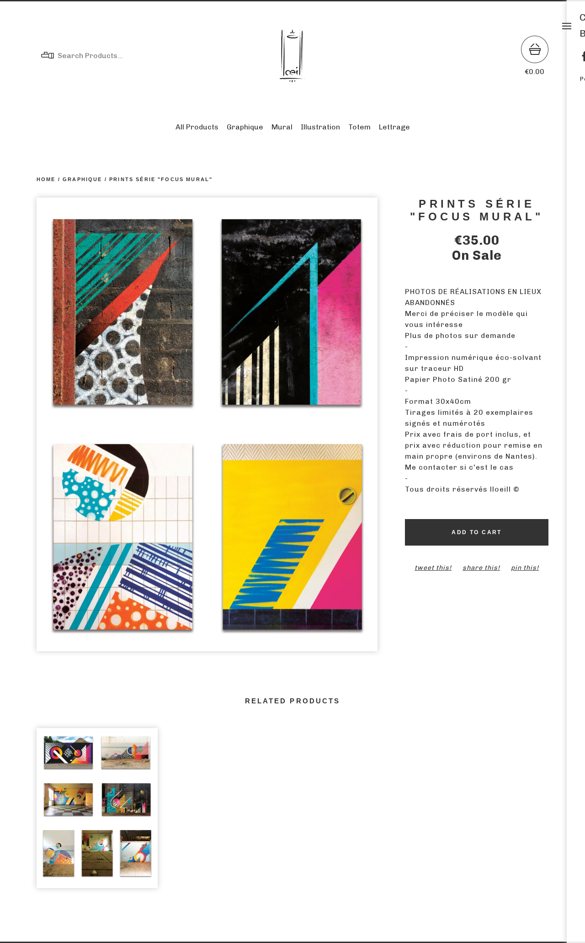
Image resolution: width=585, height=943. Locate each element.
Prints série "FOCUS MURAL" (161, 179)
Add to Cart (476, 532)
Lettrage (394, 127)
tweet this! (433, 568)
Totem (359, 127)
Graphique (245, 127)
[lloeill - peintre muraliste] (292, 56)
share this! (481, 568)
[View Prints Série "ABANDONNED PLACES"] (97, 813)
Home (46, 179)
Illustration (320, 127)
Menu (566, 26)
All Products (197, 127)
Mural (281, 127)
